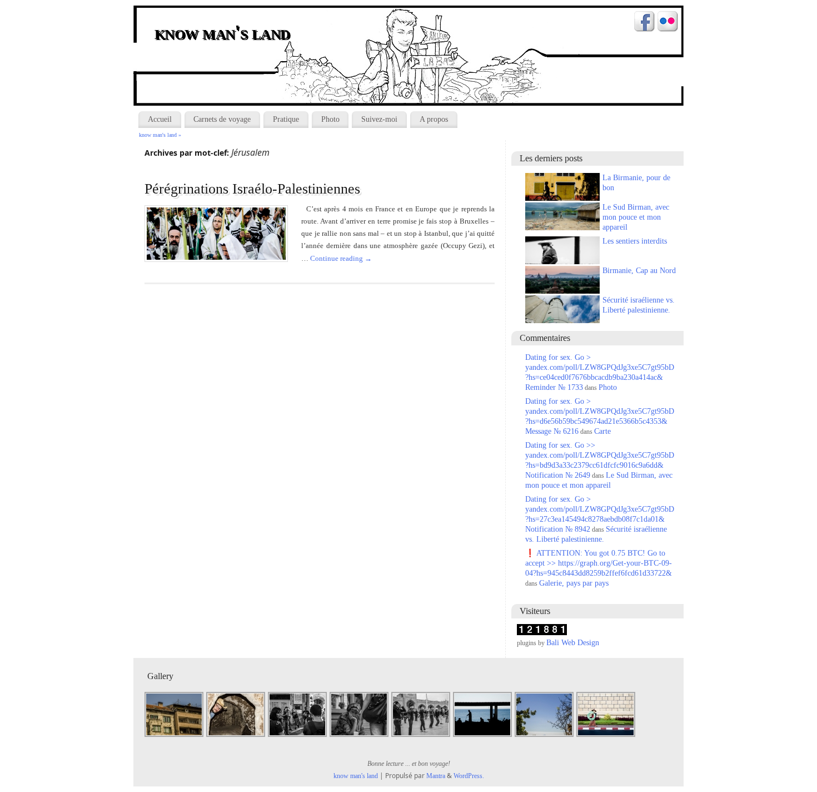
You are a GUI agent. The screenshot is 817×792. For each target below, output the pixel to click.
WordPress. (469, 776)
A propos (434, 119)
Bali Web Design (572, 642)
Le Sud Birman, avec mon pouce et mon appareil (635, 217)
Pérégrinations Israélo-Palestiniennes (252, 189)
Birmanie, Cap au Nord (639, 270)
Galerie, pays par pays (574, 583)
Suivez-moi (379, 119)
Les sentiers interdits (634, 241)
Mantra (435, 776)
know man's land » (160, 135)
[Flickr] (667, 22)
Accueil (160, 119)
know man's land (223, 33)
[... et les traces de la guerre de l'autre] (175, 735)
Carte (602, 431)
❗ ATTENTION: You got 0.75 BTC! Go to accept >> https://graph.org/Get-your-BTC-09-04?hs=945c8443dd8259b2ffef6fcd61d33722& (598, 563)
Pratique (286, 119)
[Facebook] (644, 22)
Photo (330, 119)
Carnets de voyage (222, 119)
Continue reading (341, 258)
